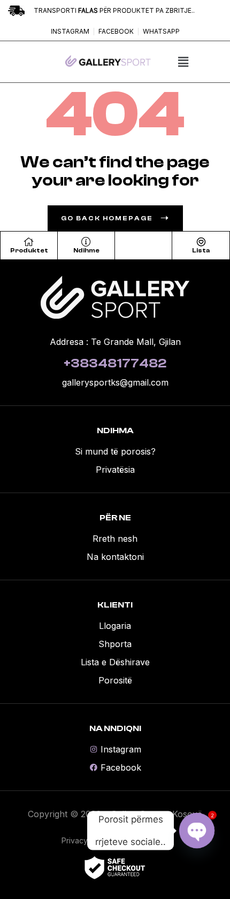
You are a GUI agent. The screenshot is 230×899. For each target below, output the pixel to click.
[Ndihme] (86, 242)
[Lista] (201, 242)
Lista (201, 250)
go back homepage (107, 218)
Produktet (29, 250)
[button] (183, 62)
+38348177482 (115, 363)
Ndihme (86, 250)
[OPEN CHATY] (196, 830)
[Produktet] (29, 242)
